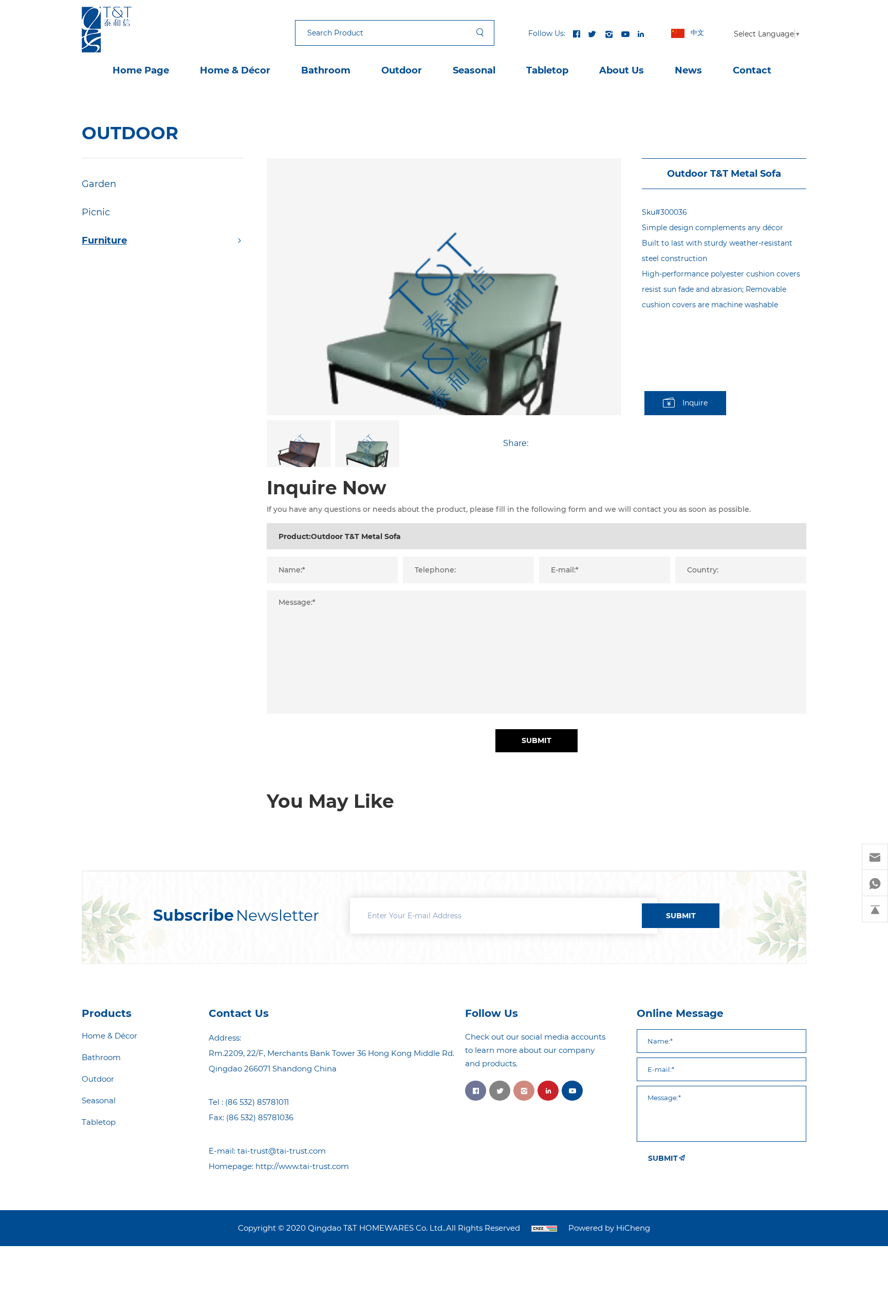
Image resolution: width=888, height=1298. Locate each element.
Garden (99, 184)
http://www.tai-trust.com (302, 1166)
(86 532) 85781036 (259, 1117)
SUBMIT (681, 915)
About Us (621, 70)
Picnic (96, 212)
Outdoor (401, 70)
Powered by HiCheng (609, 1228)
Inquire (695, 402)
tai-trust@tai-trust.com (281, 1151)
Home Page (141, 70)
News (688, 70)
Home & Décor (235, 70)
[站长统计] (544, 1228)
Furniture (104, 240)
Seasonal (474, 70)
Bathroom (325, 70)
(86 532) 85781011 (257, 1102)
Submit (536, 740)
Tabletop (547, 70)
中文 (697, 32)
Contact (752, 70)
